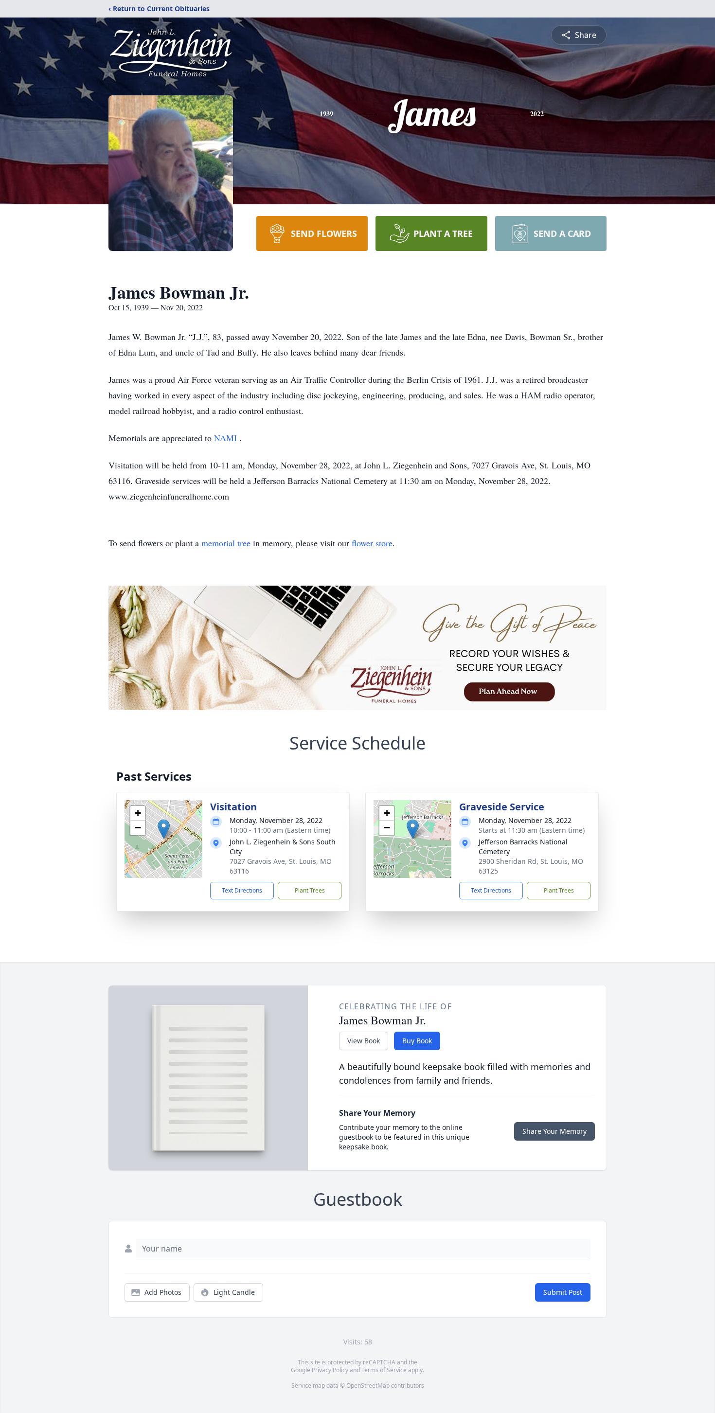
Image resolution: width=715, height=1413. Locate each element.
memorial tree (225, 543)
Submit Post (562, 1292)
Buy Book (417, 1040)
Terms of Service (384, 1370)
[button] (164, 829)
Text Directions (242, 890)
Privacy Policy (330, 1370)
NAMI (226, 438)
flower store (372, 543)
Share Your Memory (554, 1131)
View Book (363, 1040)
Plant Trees (310, 890)
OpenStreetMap (368, 1385)
